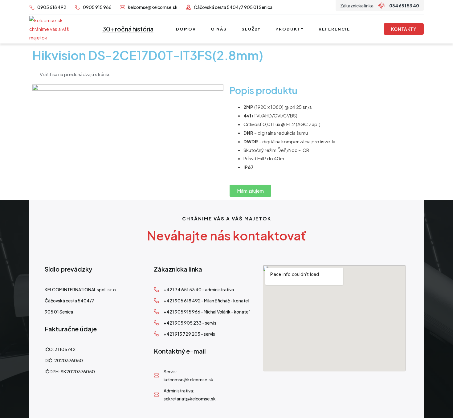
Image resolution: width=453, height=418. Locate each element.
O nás (219, 29)
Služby (251, 29)
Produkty (289, 29)
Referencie (334, 29)
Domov (186, 29)
